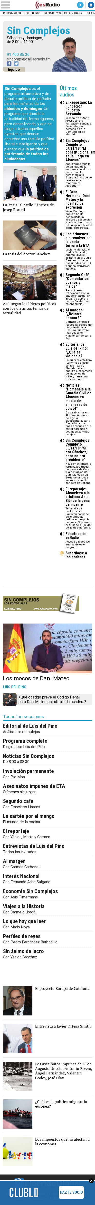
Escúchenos (32, 13)
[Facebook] (9, 63)
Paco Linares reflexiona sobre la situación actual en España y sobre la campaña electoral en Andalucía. (78, 289)
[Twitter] (16, 63)
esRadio (47, 5)
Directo (80, 5)
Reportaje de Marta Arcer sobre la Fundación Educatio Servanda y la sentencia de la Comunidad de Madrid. (79, 118)
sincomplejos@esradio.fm (29, 59)
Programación (11, 13)
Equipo (14, 69)
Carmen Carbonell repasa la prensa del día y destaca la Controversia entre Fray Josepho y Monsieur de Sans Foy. (79, 324)
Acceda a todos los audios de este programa (78, 540)
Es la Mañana (73, 13)
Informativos (52, 13)
